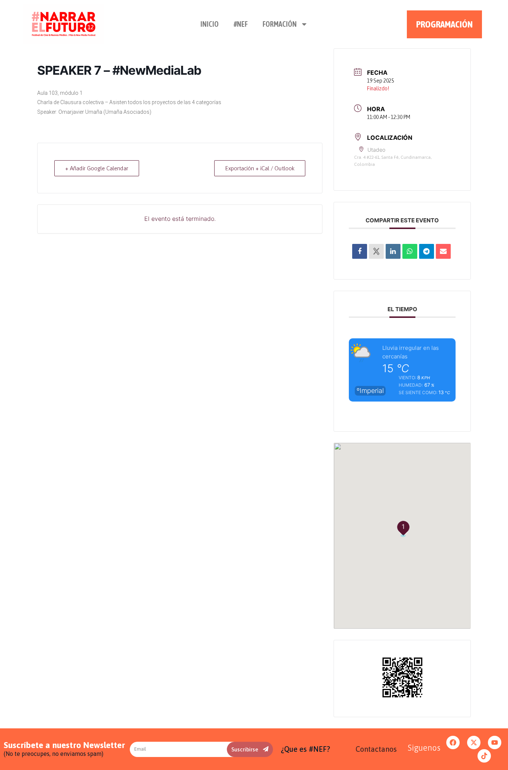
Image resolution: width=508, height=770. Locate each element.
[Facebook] (453, 742)
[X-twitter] (473, 742)
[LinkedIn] (393, 251)
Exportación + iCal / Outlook (260, 168)
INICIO (209, 24)
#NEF (241, 24)
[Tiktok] (484, 756)
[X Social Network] (376, 251)
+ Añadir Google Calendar (96, 168)
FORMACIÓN (280, 24)
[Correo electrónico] (443, 251)
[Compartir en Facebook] (359, 251)
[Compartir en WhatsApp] (409, 251)
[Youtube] (494, 742)
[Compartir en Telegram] (426, 251)
